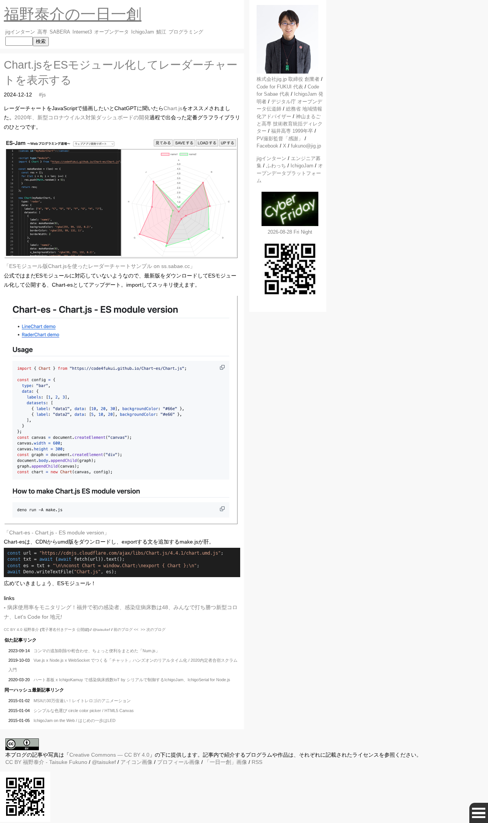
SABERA (60, 32)
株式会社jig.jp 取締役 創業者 (288, 79)
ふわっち (276, 165)
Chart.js (173, 108)
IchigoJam (142, 32)
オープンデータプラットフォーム (290, 173)
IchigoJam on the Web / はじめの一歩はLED (75, 720)
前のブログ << (126, 629)
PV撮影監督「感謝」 (280, 138)
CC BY (13, 762)
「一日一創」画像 (225, 762)
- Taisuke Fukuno (55, 762)
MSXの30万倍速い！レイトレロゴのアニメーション (82, 700)
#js (42, 94)
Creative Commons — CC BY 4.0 (109, 755)
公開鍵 (82, 629)
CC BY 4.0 (14, 629)
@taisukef (101, 629)
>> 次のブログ (153, 629)
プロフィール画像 (178, 762)
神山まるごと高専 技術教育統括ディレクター (290, 124)
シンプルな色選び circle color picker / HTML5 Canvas (84, 710)
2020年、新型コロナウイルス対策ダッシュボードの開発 (81, 117)
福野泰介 (31, 629)
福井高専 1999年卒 (292, 131)
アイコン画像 (136, 762)
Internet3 (82, 32)
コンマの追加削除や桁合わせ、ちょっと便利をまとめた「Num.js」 (97, 650)
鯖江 (161, 32)
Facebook (267, 146)
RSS (257, 762)
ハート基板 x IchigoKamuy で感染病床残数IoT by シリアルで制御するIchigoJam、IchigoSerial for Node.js (132, 679)
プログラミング (186, 32)
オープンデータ (111, 32)
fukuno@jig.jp (306, 146)
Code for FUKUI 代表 (280, 87)
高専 (42, 32)
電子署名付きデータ (58, 629)
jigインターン (20, 32)
